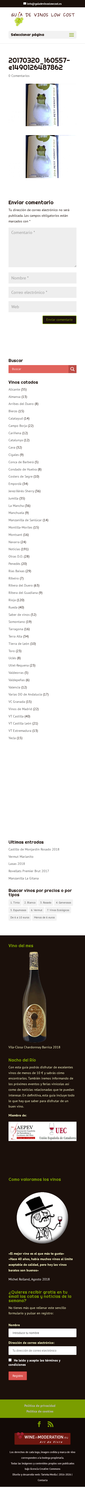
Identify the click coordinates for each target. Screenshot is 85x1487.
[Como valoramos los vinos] (42, 1241)
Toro (11, 651)
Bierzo (12, 411)
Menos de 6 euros (44, 917)
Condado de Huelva (22, 469)
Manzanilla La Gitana (23, 878)
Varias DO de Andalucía (25, 694)
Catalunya (15, 440)
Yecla (12, 738)
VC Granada (16, 702)
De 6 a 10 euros (19, 917)
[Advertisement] (42, 790)
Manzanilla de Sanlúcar (25, 520)
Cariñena (14, 433)
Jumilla (13, 498)
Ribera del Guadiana (23, 593)
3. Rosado (45, 902)
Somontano (16, 622)
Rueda (12, 607)
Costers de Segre (20, 476)
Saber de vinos (19, 614)
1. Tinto (15, 902)
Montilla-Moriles (20, 527)
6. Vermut (36, 910)
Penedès (14, 564)
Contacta (42, 1480)
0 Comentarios (19, 76)
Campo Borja (17, 426)
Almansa (14, 397)
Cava (11, 447)
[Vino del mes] (34, 997)
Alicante (14, 389)
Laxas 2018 (16, 864)
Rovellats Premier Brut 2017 (28, 871)
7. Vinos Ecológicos (58, 910)
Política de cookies (39, 1411)
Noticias (14, 549)
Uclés (12, 658)
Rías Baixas (16, 571)
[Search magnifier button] (72, 369)
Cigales (13, 455)
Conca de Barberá (21, 462)
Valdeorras (16, 673)
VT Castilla (16, 716)
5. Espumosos (18, 910)
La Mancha (16, 506)
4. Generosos (63, 902)
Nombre (14, 1325)
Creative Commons (49, 1468)
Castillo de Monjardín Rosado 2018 (34, 849)
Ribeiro (13, 578)
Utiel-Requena (18, 665)
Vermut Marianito (21, 856)
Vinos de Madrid (20, 709)
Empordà (14, 484)
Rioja (12, 600)
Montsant (15, 535)
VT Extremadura (19, 731)
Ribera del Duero (20, 585)
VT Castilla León (19, 723)
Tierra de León (18, 643)
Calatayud (15, 418)
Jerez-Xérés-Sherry (21, 491)
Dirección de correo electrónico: (31, 1343)
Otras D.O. (15, 556)
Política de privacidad (39, 1406)
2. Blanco (29, 902)
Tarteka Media (49, 1474)
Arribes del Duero (21, 404)
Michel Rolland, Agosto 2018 (29, 1279)
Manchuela (16, 513)
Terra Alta (15, 636)
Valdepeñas (16, 680)
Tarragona (15, 629)
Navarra (14, 542)
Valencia (14, 687)
